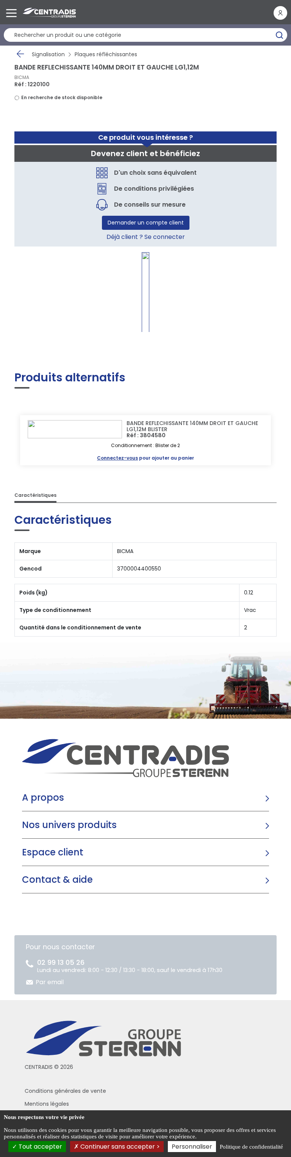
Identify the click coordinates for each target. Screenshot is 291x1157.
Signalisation (48, 54)
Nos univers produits (69, 825)
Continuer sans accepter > (119, 1146)
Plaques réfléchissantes (106, 54)
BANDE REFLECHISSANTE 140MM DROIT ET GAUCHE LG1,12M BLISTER (192, 426)
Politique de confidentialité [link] (251, 1147)
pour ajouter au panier (145, 458)
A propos (43, 797)
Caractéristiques (35, 495)
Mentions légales (47, 1104)
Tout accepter (39, 1146)
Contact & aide (57, 879)
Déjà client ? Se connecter (145, 236)
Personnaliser (192, 1146)
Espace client (52, 852)
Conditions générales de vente (65, 1091)
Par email (50, 982)
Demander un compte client (146, 222)
